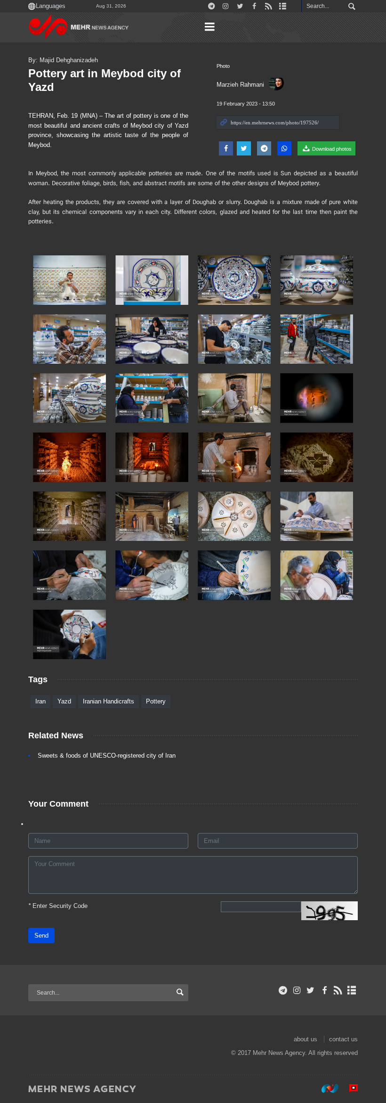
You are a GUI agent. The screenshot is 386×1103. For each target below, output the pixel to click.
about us (305, 1039)
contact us (343, 1039)
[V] (316, 280)
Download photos (331, 149)
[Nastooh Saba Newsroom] (325, 1088)
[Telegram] (283, 990)
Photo (223, 66)
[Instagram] (297, 990)
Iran (40, 701)
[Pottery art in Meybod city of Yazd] (69, 280)
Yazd (64, 701)
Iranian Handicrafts (108, 701)
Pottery (156, 701)
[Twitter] (310, 990)
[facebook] (324, 990)
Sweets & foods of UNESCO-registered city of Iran (107, 755)
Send (41, 935)
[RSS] (338, 990)
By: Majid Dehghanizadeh (63, 60)
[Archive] (352, 990)
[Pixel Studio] (349, 1088)
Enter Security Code (58, 905)
